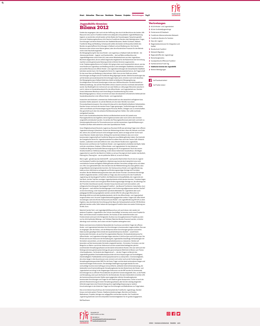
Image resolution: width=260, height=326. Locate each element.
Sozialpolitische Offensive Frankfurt (163, 61)
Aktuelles (90, 15)
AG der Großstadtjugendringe (161, 29)
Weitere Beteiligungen (158, 70)
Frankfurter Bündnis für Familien (162, 38)
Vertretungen (138, 15)
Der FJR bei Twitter (178, 314)
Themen (118, 15)
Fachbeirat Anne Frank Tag (160, 64)
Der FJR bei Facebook (173, 314)
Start (82, 15)
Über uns (99, 15)
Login (178, 323)
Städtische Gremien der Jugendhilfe (163, 67)
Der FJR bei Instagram (168, 314)
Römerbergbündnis (157, 58)
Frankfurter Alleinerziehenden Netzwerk (164, 35)
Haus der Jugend (156, 41)
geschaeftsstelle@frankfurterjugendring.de (104, 319)
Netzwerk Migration (157, 52)
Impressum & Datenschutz (162, 323)
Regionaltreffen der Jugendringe (162, 55)
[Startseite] (176, 10)
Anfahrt (151, 323)
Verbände (109, 15)
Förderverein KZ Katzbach (160, 32)
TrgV (147, 15)
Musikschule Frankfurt (158, 49)
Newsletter (173, 323)
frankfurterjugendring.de (99, 321)
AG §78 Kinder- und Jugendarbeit (162, 27)
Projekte (126, 15)
